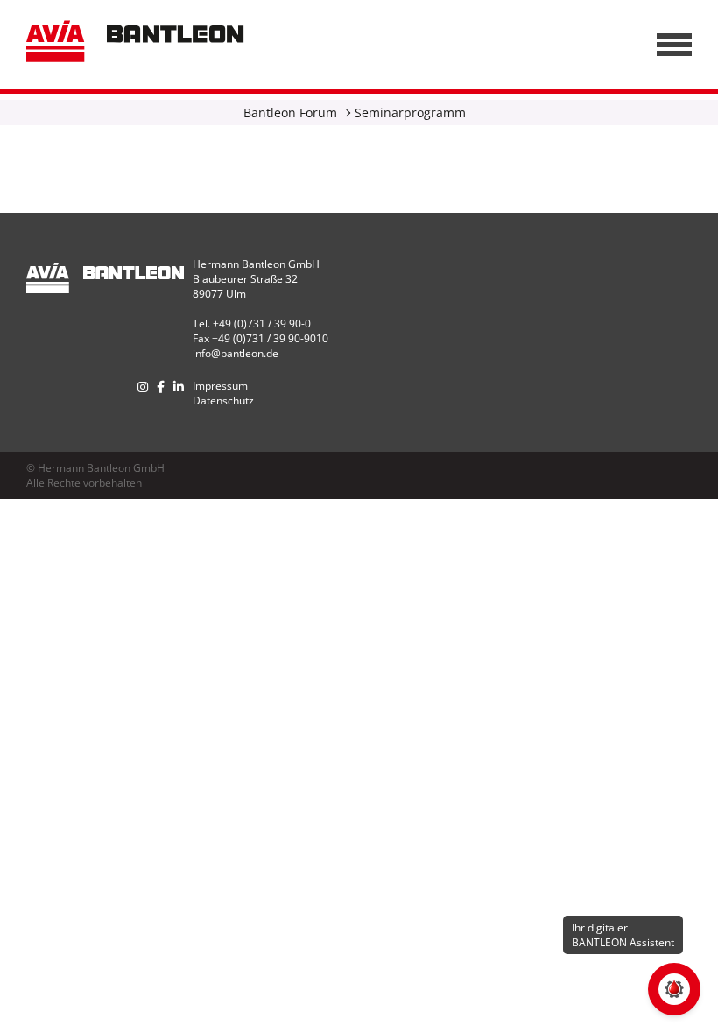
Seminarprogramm (410, 112)
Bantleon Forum (290, 112)
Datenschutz (223, 400)
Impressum (220, 385)
